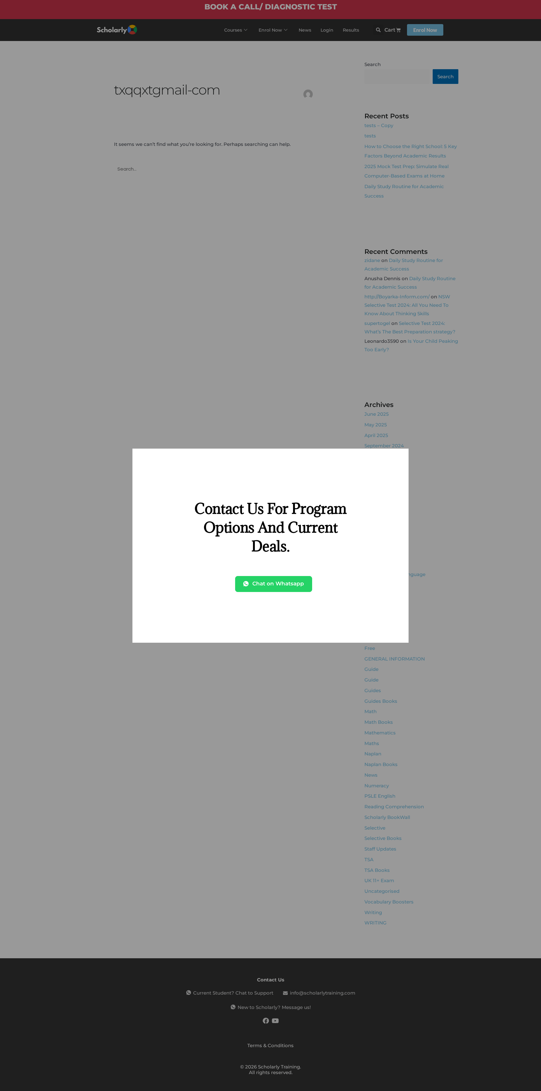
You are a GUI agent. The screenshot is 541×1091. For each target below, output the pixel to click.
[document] (270, 545)
